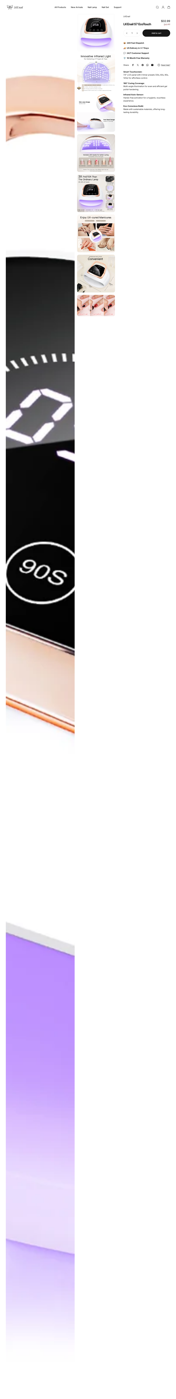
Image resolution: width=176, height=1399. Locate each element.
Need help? (165, 65)
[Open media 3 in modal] (96, 72)
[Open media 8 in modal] (96, 273)
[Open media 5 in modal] (96, 153)
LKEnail (126, 16)
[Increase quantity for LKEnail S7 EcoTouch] (137, 33)
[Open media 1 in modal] (40, 705)
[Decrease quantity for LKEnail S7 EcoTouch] (126, 33)
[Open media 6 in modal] (96, 193)
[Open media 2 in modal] (96, 32)
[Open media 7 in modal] (96, 233)
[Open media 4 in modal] (96, 113)
